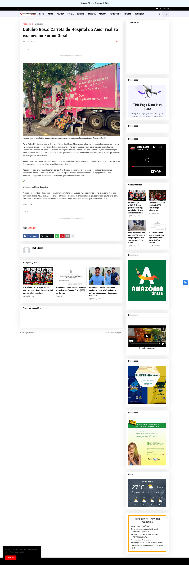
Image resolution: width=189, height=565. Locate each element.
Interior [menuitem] (127, 14)
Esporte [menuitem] (80, 14)
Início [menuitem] (41, 14)
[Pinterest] (62, 236)
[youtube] (164, 9)
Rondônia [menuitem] (92, 14)
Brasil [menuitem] (50, 14)
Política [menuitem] (60, 14)
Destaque (39, 24)
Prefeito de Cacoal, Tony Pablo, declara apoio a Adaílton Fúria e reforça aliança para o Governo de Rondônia (103, 291)
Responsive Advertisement (71, 55)
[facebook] (157, 9)
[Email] (67, 236)
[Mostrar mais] (72, 236)
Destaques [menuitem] (139, 14)
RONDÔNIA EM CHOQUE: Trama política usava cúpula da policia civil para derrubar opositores (38, 290)
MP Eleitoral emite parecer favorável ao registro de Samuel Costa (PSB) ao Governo (71, 290)
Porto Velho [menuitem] (115, 14)
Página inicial (28, 24)
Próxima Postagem (113, 332)
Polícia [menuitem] (71, 14)
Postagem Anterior (29, 332)
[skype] (168, 9)
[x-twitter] (160, 9)
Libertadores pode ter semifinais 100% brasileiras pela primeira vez (157, 207)
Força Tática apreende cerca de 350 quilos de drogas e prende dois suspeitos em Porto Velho (136, 238)
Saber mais (19, 552)
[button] (159, 14)
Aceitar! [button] (11, 558)
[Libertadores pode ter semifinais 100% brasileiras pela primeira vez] (157, 195)
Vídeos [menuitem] (102, 14)
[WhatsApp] (57, 236)
